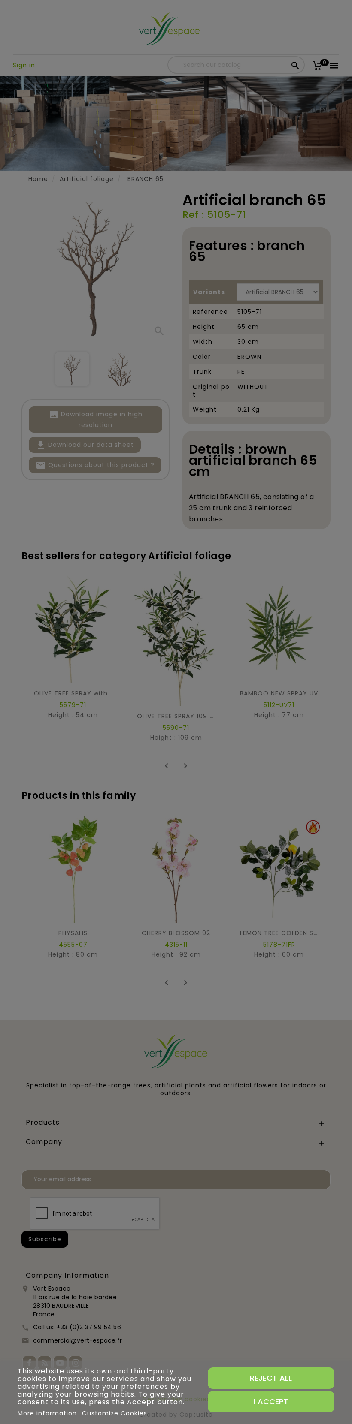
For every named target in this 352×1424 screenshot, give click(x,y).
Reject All (271, 1378)
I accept (270, 1401)
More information (48, 1413)
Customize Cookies (114, 1413)
